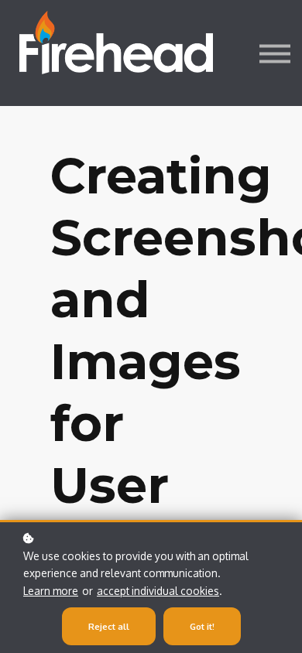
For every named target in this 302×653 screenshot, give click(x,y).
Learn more (50, 590)
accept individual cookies (158, 590)
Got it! (202, 626)
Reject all (108, 626)
